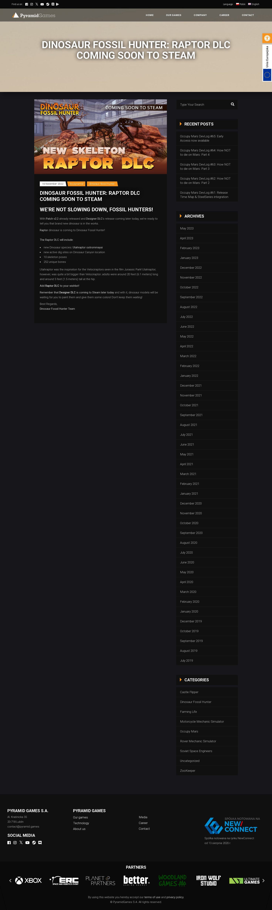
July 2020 (186, 552)
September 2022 (191, 297)
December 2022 (191, 267)
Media (143, 817)
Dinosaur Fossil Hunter (102, 183)
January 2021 (189, 493)
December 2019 (191, 621)
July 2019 (186, 660)
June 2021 (187, 444)
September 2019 (191, 641)
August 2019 (188, 651)
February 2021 (189, 484)
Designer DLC (67, 292)
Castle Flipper (189, 692)
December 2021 (191, 385)
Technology (81, 823)
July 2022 (186, 317)
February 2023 (189, 248)
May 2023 (187, 228)
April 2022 (186, 346)
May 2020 (187, 572)
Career (143, 823)
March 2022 (188, 356)
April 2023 (186, 238)
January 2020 (189, 611)
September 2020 (191, 533)
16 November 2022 (52, 183)
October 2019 (189, 631)
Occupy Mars (189, 731)
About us (79, 829)
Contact (144, 828)
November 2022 (191, 277)
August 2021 (188, 425)
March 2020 (188, 592)
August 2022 (188, 307)
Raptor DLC (52, 285)
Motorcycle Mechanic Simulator (202, 721)
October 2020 (189, 523)
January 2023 (189, 258)
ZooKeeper (187, 770)
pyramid (78, 183)
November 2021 (191, 395)
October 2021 (189, 405)
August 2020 (188, 543)
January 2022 (189, 376)
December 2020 (191, 503)
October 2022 (189, 287)
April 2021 (186, 464)
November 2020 (191, 513)
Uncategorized (189, 761)
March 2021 (188, 474)
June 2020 (187, 562)
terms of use (152, 897)
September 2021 (191, 415)
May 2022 (187, 336)
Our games (80, 817)
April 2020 (186, 582)
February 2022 (189, 366)
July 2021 (186, 434)
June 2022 (187, 326)
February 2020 (189, 601)
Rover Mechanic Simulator (198, 741)
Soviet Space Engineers (196, 751)
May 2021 (187, 454)
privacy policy (175, 897)
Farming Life (188, 712)
